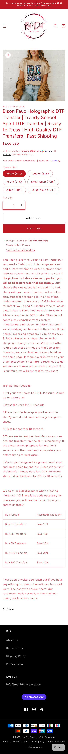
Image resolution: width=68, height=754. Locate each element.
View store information (20, 249)
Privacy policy (37, 741)
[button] (4, 26)
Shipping (7, 154)
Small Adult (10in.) (43, 181)
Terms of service (56, 741)
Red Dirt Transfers (31, 737)
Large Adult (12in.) (44, 189)
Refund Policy (14, 648)
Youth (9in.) (14, 181)
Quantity (8, 197)
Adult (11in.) (14, 189)
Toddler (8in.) (40, 173)
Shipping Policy (16, 656)
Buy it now (34, 228)
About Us (12, 640)
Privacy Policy (14, 663)
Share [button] (10, 609)
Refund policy (20, 741)
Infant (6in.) (14, 173)
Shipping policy (35, 747)
